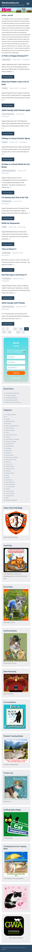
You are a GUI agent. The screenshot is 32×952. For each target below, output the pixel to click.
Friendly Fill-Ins (10, 443)
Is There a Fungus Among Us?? (15, 56)
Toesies (8, 489)
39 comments (5, 203)
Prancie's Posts (10, 468)
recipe (7, 475)
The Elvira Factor (10, 486)
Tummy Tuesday (10, 493)
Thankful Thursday (11, 395)
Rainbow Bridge (10, 473)
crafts (7, 432)
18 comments (23, 142)
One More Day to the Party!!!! (14, 275)
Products (4, 88)
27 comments (26, 59)
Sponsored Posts (10, 484)
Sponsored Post (10, 482)
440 (18, 332)
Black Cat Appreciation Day (13, 402)
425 (21, 329)
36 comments (5, 116)
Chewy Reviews (10, 428)
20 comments (5, 173)
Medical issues (6, 59)
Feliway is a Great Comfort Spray (16, 138)
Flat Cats (8, 437)
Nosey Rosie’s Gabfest (12, 400)
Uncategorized (6, 253)
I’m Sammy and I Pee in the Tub (15, 197)
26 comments (5, 309)
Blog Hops (8, 423)
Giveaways (8, 448)
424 (15, 329)
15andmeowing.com (10, 3)
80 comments (5, 255)
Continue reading (7, 77)
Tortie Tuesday (10, 491)
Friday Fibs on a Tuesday (12, 439)
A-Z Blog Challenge (11, 414)
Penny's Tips (9, 464)
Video (7, 498)
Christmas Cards (10, 430)
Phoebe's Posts (10, 466)
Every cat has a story (8, 114)
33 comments (5, 281)
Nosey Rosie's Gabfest (12, 457)
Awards (8, 419)
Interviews (8, 453)
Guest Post (9, 450)
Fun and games (6, 278)
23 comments (23, 88)
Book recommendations (8, 170)
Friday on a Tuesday (11, 441)
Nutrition (8, 462)
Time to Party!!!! (9, 249)
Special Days (9, 480)
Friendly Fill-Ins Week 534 (12, 393)
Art (6, 416)
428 (10, 332)
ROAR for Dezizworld (10, 223)
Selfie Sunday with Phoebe (13, 303)
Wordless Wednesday (11, 397)
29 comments (22, 227)
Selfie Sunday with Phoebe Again (16, 110)
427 (4, 332)
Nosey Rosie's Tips (11, 459)
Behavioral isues (6, 201)
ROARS (4, 227)
